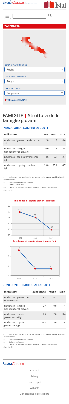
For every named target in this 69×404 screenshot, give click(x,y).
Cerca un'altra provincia (16, 76)
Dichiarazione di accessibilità (34, 393)
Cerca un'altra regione (16, 65)
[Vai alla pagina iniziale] (20, 2)
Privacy (34, 376)
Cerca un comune (13, 88)
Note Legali (35, 382)
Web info (34, 387)
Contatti (34, 370)
